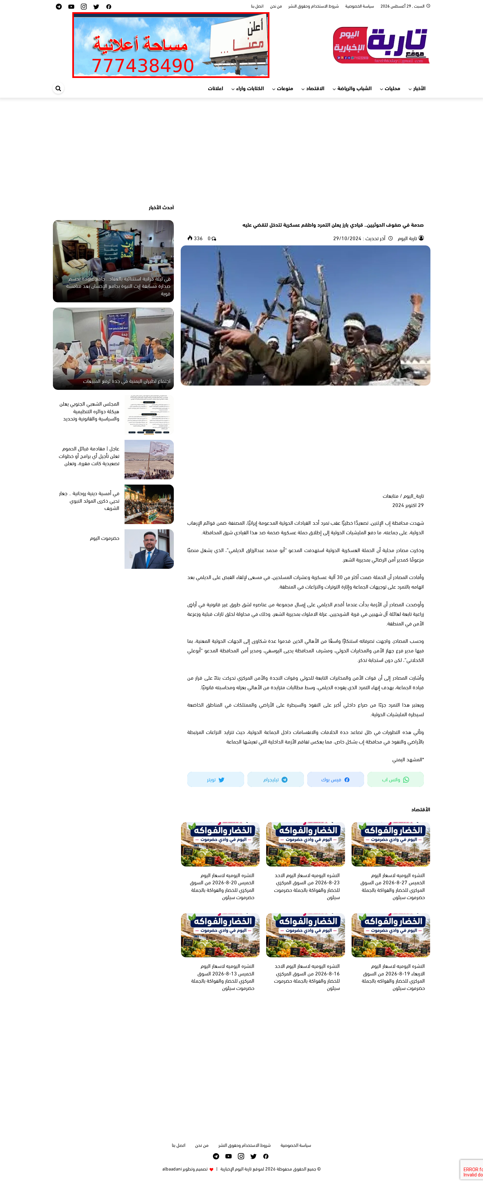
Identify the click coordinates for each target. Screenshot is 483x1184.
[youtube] (71, 6)
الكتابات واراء (250, 87)
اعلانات (215, 87)
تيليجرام (272, 779)
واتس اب (392, 779)
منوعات (285, 87)
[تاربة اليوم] (381, 44)
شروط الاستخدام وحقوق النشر (313, 6)
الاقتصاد (315, 87)
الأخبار (419, 87)
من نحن (276, 6)
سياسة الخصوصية (359, 6)
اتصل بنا (257, 6)
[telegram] (59, 6)
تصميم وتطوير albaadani (185, 1168)
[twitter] (96, 6)
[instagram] (84, 6)
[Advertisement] (241, 150)
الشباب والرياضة (354, 87)
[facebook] (109, 6)
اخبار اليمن (414, 213)
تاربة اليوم (407, 237)
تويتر (212, 779)
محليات (392, 87)
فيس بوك (331, 779)
